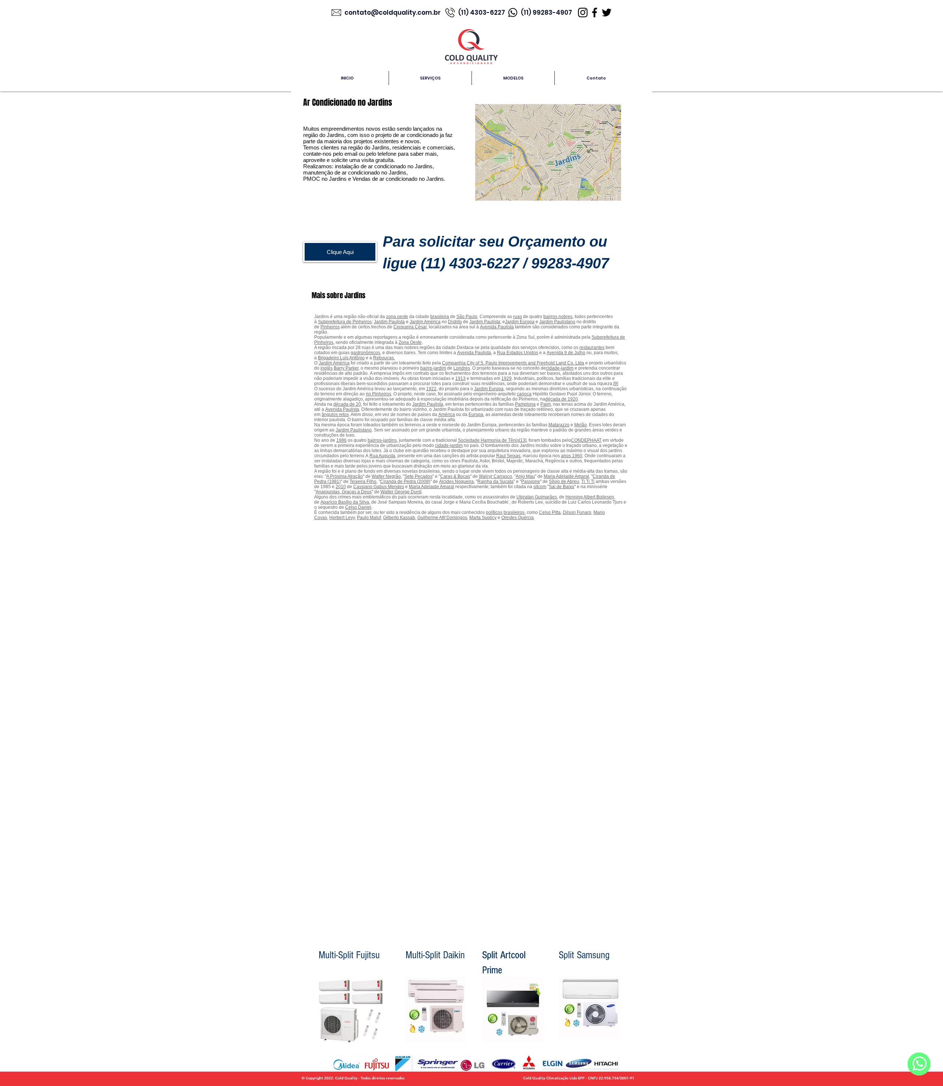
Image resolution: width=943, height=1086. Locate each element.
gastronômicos (365, 352)
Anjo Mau (525, 476)
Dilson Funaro (577, 512)
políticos (494, 512)
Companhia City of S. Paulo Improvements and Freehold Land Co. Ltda (513, 363)
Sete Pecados (418, 476)
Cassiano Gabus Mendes (378, 486)
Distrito (455, 321)
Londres (461, 368)
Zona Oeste (410, 342)
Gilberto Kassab (399, 517)
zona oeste (397, 316)
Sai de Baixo (561, 486)
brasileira (439, 316)
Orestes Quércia (517, 517)
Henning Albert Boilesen (589, 497)
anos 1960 (571, 455)
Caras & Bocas (455, 476)
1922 (431, 388)
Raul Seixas (508, 455)
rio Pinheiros (378, 393)
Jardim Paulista (389, 321)
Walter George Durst (401, 491)
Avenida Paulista (497, 326)
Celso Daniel (358, 507)
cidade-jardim (560, 368)
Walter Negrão (386, 476)
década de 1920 (561, 399)
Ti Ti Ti (588, 481)
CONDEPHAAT (586, 440)
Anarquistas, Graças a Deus (344, 491)
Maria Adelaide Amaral (566, 476)
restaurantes (591, 347)
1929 (506, 378)
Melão (580, 424)
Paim (545, 404)
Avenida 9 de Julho (566, 352)
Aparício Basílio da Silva (344, 502)
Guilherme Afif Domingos (442, 517)
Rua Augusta (382, 455)
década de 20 (347, 404)
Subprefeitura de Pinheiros (345, 321)
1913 (460, 378)
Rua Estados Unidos (517, 352)
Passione (530, 481)
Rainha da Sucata (495, 481)
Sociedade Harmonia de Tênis (488, 440)
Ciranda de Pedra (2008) (405, 481)
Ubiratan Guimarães (536, 497)
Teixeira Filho (363, 481)
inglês (326, 368)
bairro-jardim (433, 368)
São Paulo (466, 316)
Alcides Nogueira (456, 481)
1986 (341, 440)
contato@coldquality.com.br (393, 12)
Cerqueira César (410, 326)
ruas (517, 316)
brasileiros (514, 512)
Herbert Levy (342, 517)
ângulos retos (335, 414)
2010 (341, 486)
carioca (524, 393)
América (446, 414)
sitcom (539, 486)
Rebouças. (384, 357)
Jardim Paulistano (557, 321)
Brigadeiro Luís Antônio (341, 357)
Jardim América (425, 321)
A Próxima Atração (344, 476)
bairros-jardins (382, 440)
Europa (476, 414)
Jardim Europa (519, 321)
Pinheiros (330, 326)
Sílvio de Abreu (564, 481)
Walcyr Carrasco (495, 476)
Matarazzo (558, 424)
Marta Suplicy (483, 517)
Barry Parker (346, 368)
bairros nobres (557, 316)
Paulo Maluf (369, 517)
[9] (615, 383)
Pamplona (525, 404)
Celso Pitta (550, 512)
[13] (522, 440)
